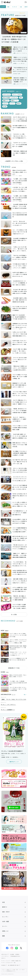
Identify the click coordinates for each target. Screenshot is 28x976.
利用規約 (17, 954)
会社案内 (3, 965)
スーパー (4, 926)
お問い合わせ (4, 954)
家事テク (4, 907)
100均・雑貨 (5, 921)
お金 (21, 6)
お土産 (5, 106)
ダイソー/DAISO (17, 94)
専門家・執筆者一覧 (16, 960)
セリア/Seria (6, 94)
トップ (3, 6)
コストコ (5, 103)
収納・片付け (6, 912)
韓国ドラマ (6, 100)
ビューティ (5, 917)
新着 (8, 6)
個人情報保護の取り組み (13, 965)
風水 (21, 97)
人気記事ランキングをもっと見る (14, 161)
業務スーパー (14, 100)
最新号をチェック (14, 761)
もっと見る (14, 614)
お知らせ (3, 958)
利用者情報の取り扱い (15, 956)
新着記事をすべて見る (14, 668)
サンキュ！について (5, 960)
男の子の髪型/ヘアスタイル (10, 97)
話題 (3, 936)
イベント (12, 103)
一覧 (24, 694)
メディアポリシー (5, 956)
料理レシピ (5, 931)
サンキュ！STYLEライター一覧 (8, 962)
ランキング (14, 6)
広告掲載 (12, 954)
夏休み (19, 103)
